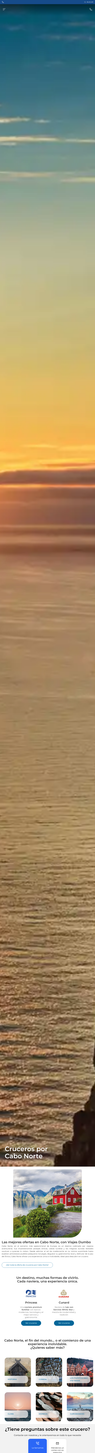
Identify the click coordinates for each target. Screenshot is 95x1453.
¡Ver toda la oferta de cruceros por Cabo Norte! (27, 1265)
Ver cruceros (31, 1323)
